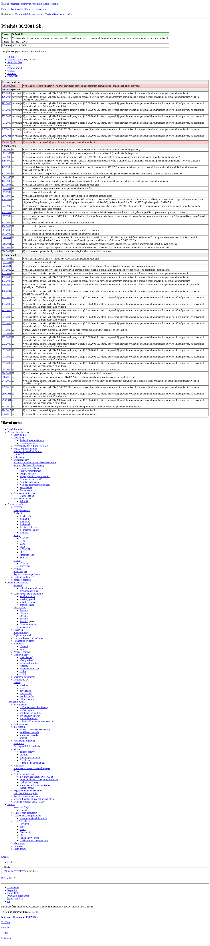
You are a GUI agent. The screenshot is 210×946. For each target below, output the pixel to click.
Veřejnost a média (16, 702)
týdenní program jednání (31, 588)
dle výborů (25, 521)
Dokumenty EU (21, 679)
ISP (3, 878)
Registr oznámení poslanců (27, 574)
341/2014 (6, 406)
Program (24, 754)
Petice (16, 771)
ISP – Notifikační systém (26, 793)
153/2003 (6, 93)
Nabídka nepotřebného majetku (35, 484)
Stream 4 (24, 618)
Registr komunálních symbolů (28, 790)
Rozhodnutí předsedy (24, 641)
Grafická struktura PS (24, 577)
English (5, 857)
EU (21, 835)
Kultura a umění (21, 724)
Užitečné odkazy (22, 821)
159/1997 (6, 199)
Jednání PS (19, 437)
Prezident (24, 824)
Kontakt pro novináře (30, 757)
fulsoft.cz (11, 73)
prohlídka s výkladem (30, 713)
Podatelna (24, 810)
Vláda (23, 829)
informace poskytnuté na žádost (35, 785)
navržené (24, 685)
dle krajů (24, 532)
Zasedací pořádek (22, 579)
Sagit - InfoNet (14, 62)
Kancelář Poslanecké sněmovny (29, 465)
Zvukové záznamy (29, 624)
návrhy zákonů (27, 660)
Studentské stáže (28, 490)
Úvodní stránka (14, 429)
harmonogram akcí (29, 591)
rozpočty (24, 665)
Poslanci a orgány (16, 504)
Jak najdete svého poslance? (27, 815)
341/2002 (6, 247)
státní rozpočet (27, 696)
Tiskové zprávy (27, 751)
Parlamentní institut (23, 498)
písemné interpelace (29, 668)
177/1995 (6, 184)
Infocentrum (19, 726)
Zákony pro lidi (14, 68)
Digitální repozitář (22, 635)
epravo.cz (12, 65)
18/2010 (7, 377)
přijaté (23, 688)
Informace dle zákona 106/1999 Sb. (19, 917)
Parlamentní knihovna (24, 493)
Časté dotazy (20, 849)
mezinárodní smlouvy (30, 663)
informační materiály (30, 735)
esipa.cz (11, 70)
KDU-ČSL (25, 549)
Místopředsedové (22, 510)
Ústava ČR (19, 454)
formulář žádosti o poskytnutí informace (39, 779)
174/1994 (6, 173)
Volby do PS (20, 434)
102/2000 (6, 222)
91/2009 (7, 122)
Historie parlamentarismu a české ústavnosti (35, 462)
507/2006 (6, 109)
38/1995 (7, 177)
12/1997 (7, 188)
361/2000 (6, 230)
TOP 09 (23, 557)
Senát (22, 826)
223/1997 (6, 206)
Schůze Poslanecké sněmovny (28, 593)
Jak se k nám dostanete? (25, 812)
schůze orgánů (27, 710)
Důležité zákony (21, 459)
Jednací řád (19, 457)
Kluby (17, 535)
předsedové (25, 563)
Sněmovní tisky (21, 654)
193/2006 (6, 103)
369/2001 (6, 244)
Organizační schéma (29, 468)
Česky (10, 862)
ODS (22, 541)
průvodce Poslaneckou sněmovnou (36, 721)
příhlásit (10, 878)
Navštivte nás (20, 704)
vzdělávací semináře (29, 732)
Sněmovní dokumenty (24, 677)
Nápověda (19, 846)
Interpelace (19, 643)
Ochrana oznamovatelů (31, 479)
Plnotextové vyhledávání (16, 871)
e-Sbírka (11, 56)
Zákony (17, 682)
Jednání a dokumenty (32, 14)
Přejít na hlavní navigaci (13, 9)
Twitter (4, 933)
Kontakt (11, 804)
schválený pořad (28, 602)
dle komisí (25, 524)
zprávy (23, 671)
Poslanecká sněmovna (18, 432)
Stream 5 (24, 621)
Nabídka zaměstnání (29, 482)
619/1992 (6, 160)
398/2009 (6, 251)
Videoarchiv (26, 627)
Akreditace (25, 760)
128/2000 (6, 226)
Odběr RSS (13, 893)
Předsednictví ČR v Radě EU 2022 (31, 446)
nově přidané (26, 657)
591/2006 (6, 330)
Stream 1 (24, 610)
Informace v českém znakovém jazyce (32, 768)
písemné (24, 646)
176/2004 (6, 97)
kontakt (23, 738)
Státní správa (26, 832)
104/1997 (6, 195)
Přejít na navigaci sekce (36, 9)
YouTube (5, 922)
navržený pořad (27, 599)
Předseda (18, 507)
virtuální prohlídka (29, 718)
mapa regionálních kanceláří (33, 818)
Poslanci (18, 513)
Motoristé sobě (27, 555)
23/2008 (7, 333)
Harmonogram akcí (29, 443)
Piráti (22, 546)
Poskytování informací (31, 471)
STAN (23, 543)
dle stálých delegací (29, 527)
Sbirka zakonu (14, 59)
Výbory (17, 560)
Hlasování (18, 629)
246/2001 (6, 266)
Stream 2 (24, 613)
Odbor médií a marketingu (32, 763)
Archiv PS (19, 743)
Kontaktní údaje (21, 807)
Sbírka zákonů (27, 699)
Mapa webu (19, 843)
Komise (17, 568)
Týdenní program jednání (32, 440)
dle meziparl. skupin (29, 530)
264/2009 (6, 369)
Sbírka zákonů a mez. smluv (58, 14)
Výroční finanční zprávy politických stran (34, 799)
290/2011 (6, 135)
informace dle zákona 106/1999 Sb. (37, 776)
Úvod (17, 14)
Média (17, 749)
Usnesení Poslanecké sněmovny (29, 638)
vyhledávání (26, 693)
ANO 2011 (25, 538)
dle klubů (24, 518)
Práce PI (24, 501)
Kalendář (18, 585)
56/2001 (7, 237)
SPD (22, 552)
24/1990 (7, 157)
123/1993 (6, 167)
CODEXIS (12, 76)
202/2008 (6, 116)
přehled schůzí (27, 604)
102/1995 (6, 181)
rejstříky (24, 674)
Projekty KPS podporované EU (35, 476)
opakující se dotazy (29, 782)
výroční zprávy (27, 788)
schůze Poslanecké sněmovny (34, 707)
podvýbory (25, 566)
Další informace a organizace (34, 840)
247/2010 (6, 129)
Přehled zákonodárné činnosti (28, 451)
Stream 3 (24, 616)
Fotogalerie (19, 765)
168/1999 (6, 212)
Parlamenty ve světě (29, 837)
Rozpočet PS (26, 487)
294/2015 (6, 142)
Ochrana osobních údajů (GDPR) (30, 801)
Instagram (6, 938)
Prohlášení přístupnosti (18, 896)
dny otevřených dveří (30, 715)
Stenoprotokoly (21, 632)
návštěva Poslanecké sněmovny (35, 729)
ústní (22, 649)
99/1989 (7, 85)
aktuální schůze (27, 596)
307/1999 (6, 216)
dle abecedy (25, 516)
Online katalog (27, 495)
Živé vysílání (20, 607)
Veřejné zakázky (28, 473)
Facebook (6, 927)
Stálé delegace (20, 571)
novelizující (25, 690)
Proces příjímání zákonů (25, 448)
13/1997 (7, 192)
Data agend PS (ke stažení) (27, 746)
